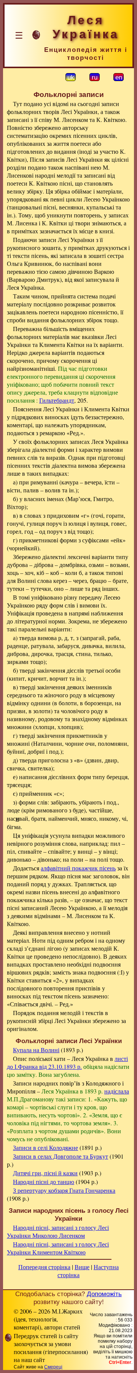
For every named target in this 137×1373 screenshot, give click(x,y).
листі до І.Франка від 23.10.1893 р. (67, 1062)
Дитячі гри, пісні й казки (45, 1173)
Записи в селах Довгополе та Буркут (60, 1156)
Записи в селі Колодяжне (45, 1147)
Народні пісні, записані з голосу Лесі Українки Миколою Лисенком (58, 1231)
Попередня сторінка (44, 1267)
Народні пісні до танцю (43, 1182)
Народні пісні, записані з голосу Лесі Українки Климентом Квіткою (58, 1248)
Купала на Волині (36, 1050)
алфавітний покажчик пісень (78, 868)
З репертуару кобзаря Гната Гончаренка (64, 1190)
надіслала (116, 1091)
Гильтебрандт (56, 400)
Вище (82, 1267)
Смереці (53, 1367)
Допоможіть (104, 1294)
